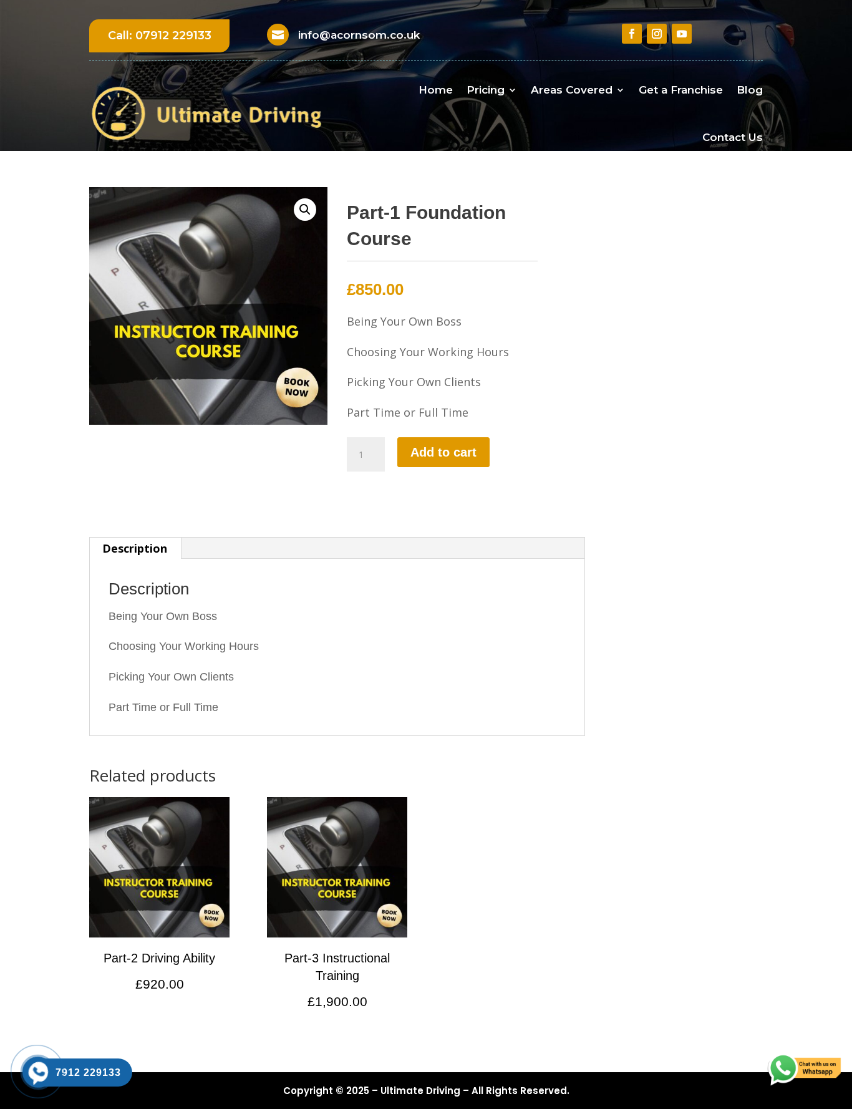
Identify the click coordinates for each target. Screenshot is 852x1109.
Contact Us (732, 137)
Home (436, 90)
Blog (750, 90)
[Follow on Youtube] (682, 34)
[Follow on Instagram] (657, 34)
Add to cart (443, 452)
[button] (305, 209)
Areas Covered (571, 90)
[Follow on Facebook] (632, 34)
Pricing (486, 90)
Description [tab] (134, 548)
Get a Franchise (681, 90)
